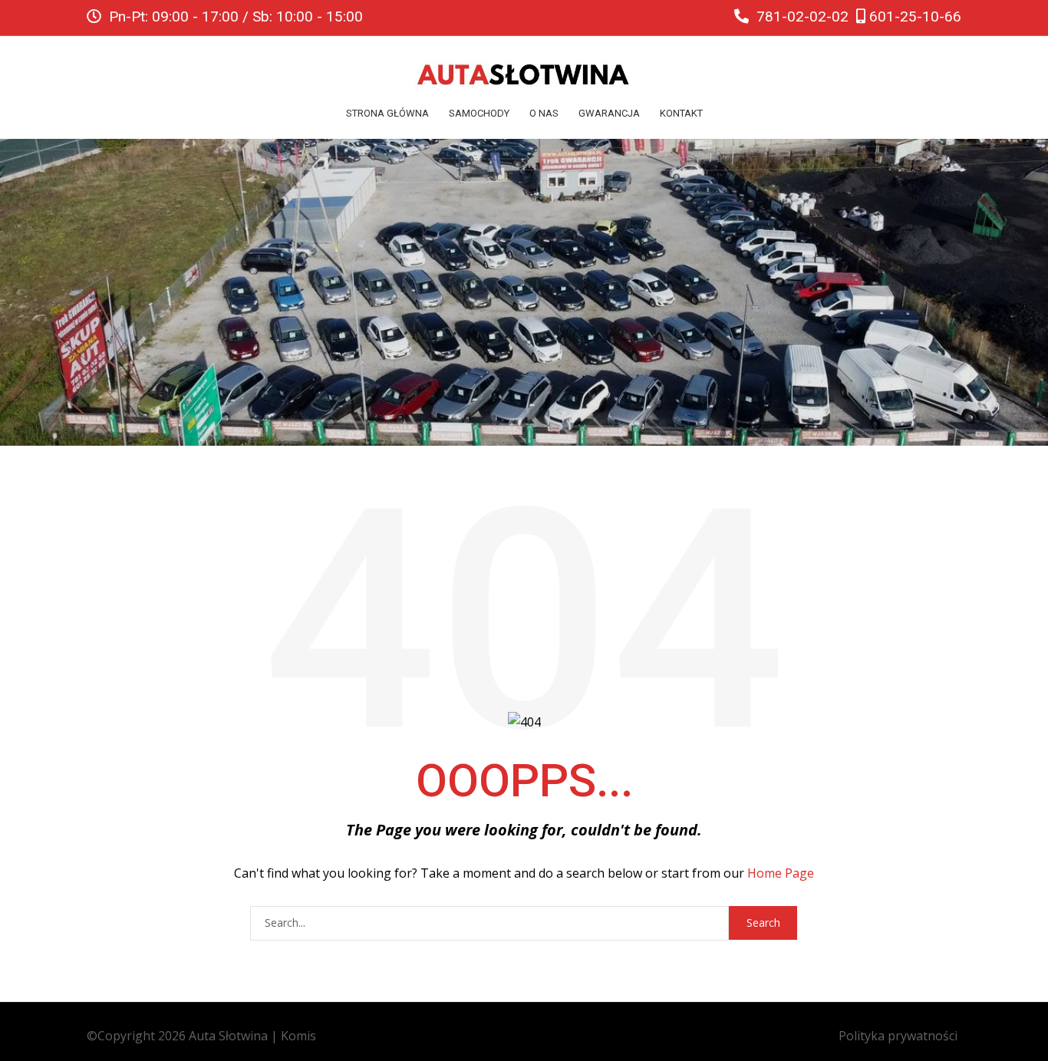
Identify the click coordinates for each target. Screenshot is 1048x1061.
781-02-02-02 (801, 16)
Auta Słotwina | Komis (252, 1035)
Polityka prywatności (898, 1035)
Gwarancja (609, 113)
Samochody (479, 113)
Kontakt (681, 113)
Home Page (780, 873)
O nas (544, 113)
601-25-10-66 (913, 16)
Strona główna (387, 113)
